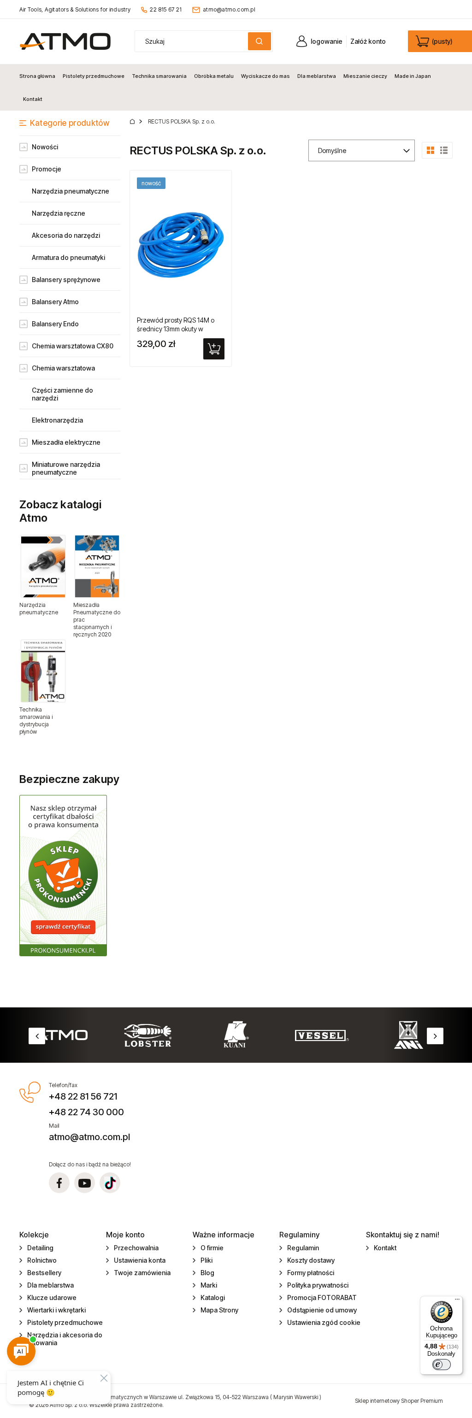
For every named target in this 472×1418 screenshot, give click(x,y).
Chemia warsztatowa (63, 368)
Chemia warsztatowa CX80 (72, 346)
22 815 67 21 (166, 9)
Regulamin (303, 1248)
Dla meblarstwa (50, 1285)
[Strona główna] (65, 41)
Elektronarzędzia (57, 420)
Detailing (40, 1248)
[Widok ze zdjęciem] (430, 149)
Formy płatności (310, 1273)
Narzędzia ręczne (58, 213)
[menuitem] (39, 76)
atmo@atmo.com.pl (229, 9)
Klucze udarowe (52, 1297)
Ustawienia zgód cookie (323, 1322)
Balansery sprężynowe (66, 279)
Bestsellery (44, 1273)
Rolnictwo (42, 1260)
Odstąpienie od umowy (322, 1310)
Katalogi (213, 1297)
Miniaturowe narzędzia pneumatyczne (66, 468)
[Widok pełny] (444, 149)
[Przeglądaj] (43, 566)
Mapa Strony (219, 1310)
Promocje (46, 169)
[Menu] (457, 1301)
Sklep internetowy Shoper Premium (399, 1400)
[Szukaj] (259, 41)
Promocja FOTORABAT (322, 1297)
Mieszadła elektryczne (66, 442)
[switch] (441, 1364)
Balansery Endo (55, 324)
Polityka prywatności (317, 1285)
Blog (207, 1273)
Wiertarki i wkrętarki (56, 1310)
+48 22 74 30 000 (86, 1112)
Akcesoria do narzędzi (66, 235)
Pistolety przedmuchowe (65, 1322)
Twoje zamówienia (142, 1273)
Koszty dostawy (311, 1260)
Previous (37, 1036)
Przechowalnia (136, 1248)
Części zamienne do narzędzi (62, 394)
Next (435, 1036)
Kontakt (385, 1248)
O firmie (212, 1248)
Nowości (45, 147)
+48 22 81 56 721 (83, 1096)
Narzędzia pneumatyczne (70, 191)
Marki (209, 1285)
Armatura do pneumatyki (68, 257)
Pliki (206, 1260)
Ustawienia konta (139, 1260)
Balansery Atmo (55, 302)
